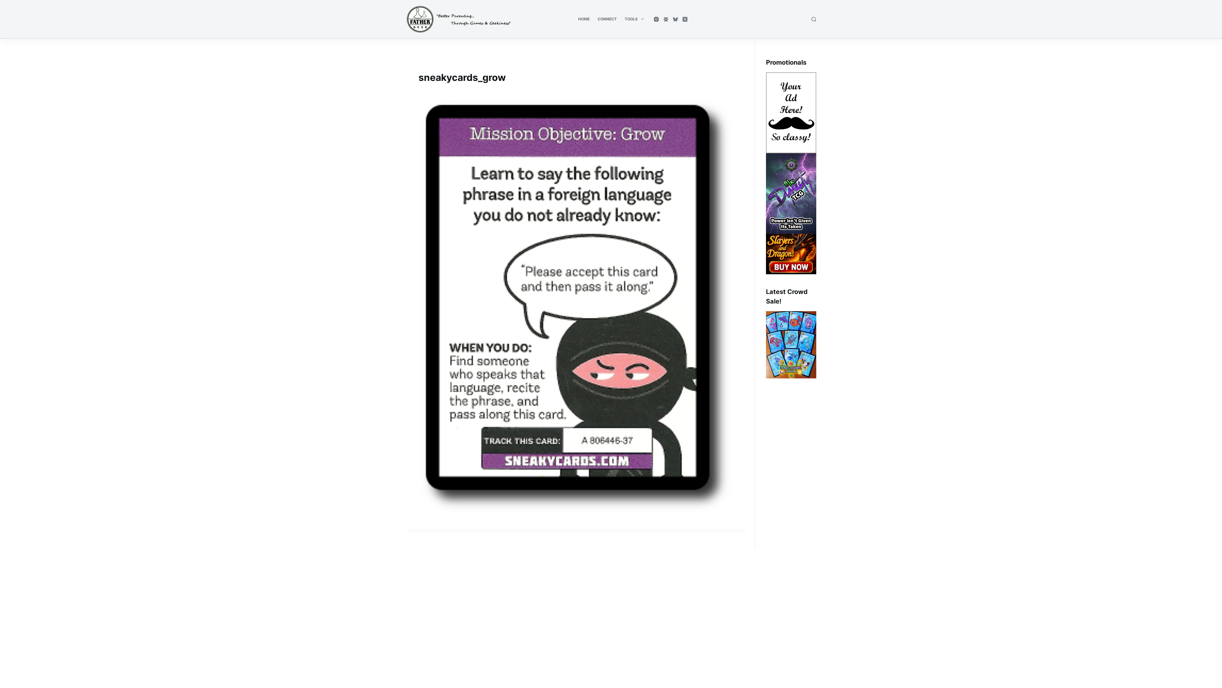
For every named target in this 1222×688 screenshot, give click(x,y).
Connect (607, 19)
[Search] (813, 19)
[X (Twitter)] (685, 19)
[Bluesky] (675, 19)
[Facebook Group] (666, 19)
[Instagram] (656, 19)
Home (584, 19)
